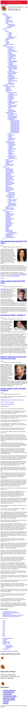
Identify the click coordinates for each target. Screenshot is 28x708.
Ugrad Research (8, 692)
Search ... (2, 4)
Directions (5, 639)
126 (4, 623)
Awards (4, 640)
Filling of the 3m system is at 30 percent (11, 616)
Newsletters (8, 647)
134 (4, 632)
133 (4, 631)
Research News (9, 645)
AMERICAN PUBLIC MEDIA (7, 404)
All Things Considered (9, 402)
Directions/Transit (9, 698)
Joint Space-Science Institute (13, 276)
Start (4, 620)
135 (4, 633)
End (4, 636)
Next (4, 634)
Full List (2, 278)
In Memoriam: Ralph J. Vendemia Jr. (13, 315)
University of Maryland (14, 2)
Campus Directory (9, 690)
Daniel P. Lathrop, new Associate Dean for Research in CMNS (13, 357)
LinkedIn (6, 701)
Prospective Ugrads (10, 696)
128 (4, 625)
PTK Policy (5, 648)
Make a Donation (6, 643)
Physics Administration (8, 638)
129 (4, 626)
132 (4, 630)
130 (4, 627)
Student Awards (6, 641)
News (4, 644)
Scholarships (7, 694)
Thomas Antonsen (4, 288)
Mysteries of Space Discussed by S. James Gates (13, 615)
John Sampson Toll (7, 614)
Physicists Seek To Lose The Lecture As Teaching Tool (12, 399)
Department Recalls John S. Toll (9, 611)
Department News (9, 646)
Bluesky (6, 703)
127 (4, 624)
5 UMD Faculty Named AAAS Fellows (11, 612)
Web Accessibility (9, 699)
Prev (4, 622)
